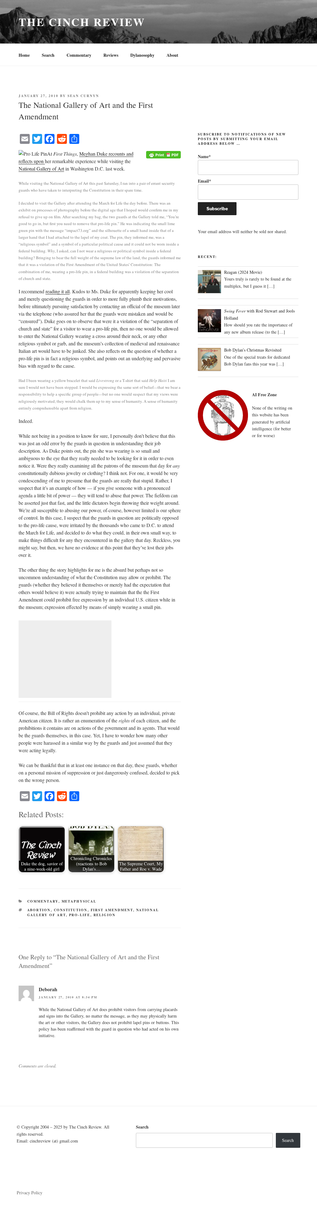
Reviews (110, 55)
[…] (271, 286)
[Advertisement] (65, 659)
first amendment (112, 909)
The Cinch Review (82, 22)
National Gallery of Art (41, 168)
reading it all (58, 291)
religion (104, 914)
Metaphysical (79, 901)
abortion (39, 909)
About (172, 55)
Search (48, 55)
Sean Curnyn (83, 95)
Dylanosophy (142, 55)
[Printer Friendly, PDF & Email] (163, 154)
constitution (71, 909)
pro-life (79, 914)
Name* (204, 156)
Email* (204, 181)
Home (24, 55)
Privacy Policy (29, 1193)
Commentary (79, 55)
